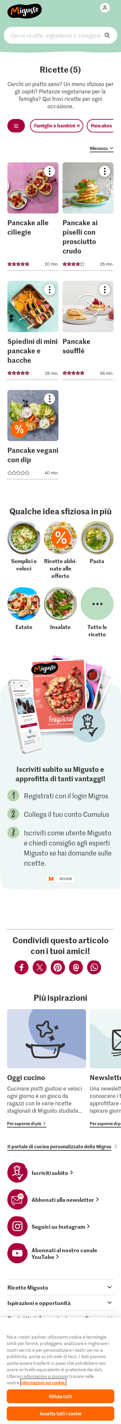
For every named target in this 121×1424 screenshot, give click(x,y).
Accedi (65, 878)
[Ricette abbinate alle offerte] (60, 550)
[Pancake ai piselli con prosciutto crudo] (88, 218)
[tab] (60, 1287)
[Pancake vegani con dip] (33, 437)
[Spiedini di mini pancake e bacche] (33, 332)
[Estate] (23, 612)
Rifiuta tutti (60, 1396)
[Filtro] (16, 125)
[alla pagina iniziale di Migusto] (24, 7)
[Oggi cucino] (46, 1068)
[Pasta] (97, 550)
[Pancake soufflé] (88, 332)
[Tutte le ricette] (97, 612)
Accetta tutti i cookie (60, 1413)
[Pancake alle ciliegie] (33, 218)
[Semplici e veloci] (23, 550)
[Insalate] (60, 612)
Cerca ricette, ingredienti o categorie (60, 35)
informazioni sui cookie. (43, 1382)
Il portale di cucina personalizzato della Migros (59, 1146)
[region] (60, 1370)
